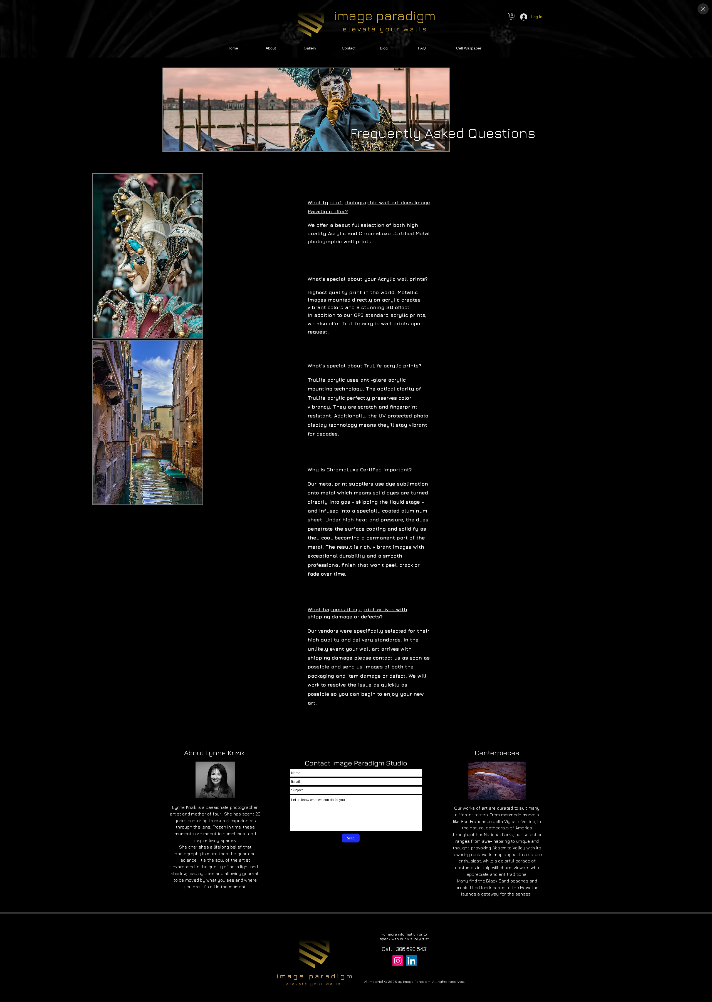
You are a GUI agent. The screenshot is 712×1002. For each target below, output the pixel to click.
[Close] (703, 8)
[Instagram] (397, 960)
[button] (512, 16)
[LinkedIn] (411, 960)
